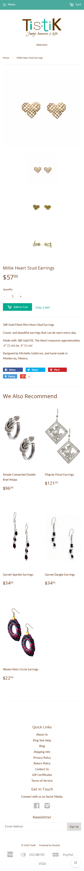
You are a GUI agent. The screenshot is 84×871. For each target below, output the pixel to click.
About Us (42, 734)
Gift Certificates (42, 775)
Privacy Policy (42, 757)
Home (6, 58)
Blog (42, 746)
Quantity (8, 289)
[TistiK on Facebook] (37, 807)
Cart (78, 4)
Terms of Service (42, 780)
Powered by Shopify (49, 845)
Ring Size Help (42, 740)
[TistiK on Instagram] (47, 807)
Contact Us (42, 769)
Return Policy (42, 763)
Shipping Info (42, 752)
